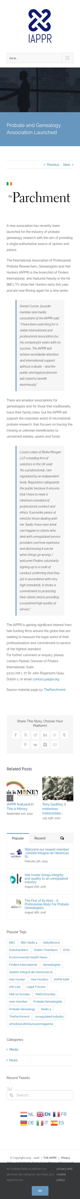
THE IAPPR (49, 1157)
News (13, 1060)
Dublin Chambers (46, 950)
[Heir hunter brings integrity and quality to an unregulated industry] (16, 876)
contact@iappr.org (46, 679)
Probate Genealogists (47, 1001)
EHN (66, 950)
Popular (18, 838)
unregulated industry (49, 1016)
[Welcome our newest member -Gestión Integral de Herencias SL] (16, 850)
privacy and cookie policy (64, 1174)
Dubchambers (18, 950)
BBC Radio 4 (29, 942)
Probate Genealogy (22, 1009)
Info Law (15, 986)
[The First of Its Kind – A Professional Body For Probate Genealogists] (16, 902)
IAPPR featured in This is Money (20, 806)
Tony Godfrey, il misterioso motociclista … (54, 808)
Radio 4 (46, 1009)
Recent (40, 838)
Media (13, 1049)
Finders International (23, 964)
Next (66, 164)
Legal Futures (35, 986)
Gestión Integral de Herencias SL (31, 972)
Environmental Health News (28, 957)
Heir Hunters (39, 979)
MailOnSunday (45, 994)
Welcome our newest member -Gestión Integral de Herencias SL (47, 853)
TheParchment (55, 689)
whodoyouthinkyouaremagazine (31, 1024)
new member (18, 1001)
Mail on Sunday (19, 994)
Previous (53, 164)
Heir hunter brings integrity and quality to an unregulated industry (46, 878)
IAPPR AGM (61, 979)
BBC (12, 942)
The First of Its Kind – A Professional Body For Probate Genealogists (47, 904)
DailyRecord (51, 942)
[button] (10, 798)
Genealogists (51, 964)
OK (40, 1191)
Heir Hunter (17, 979)
